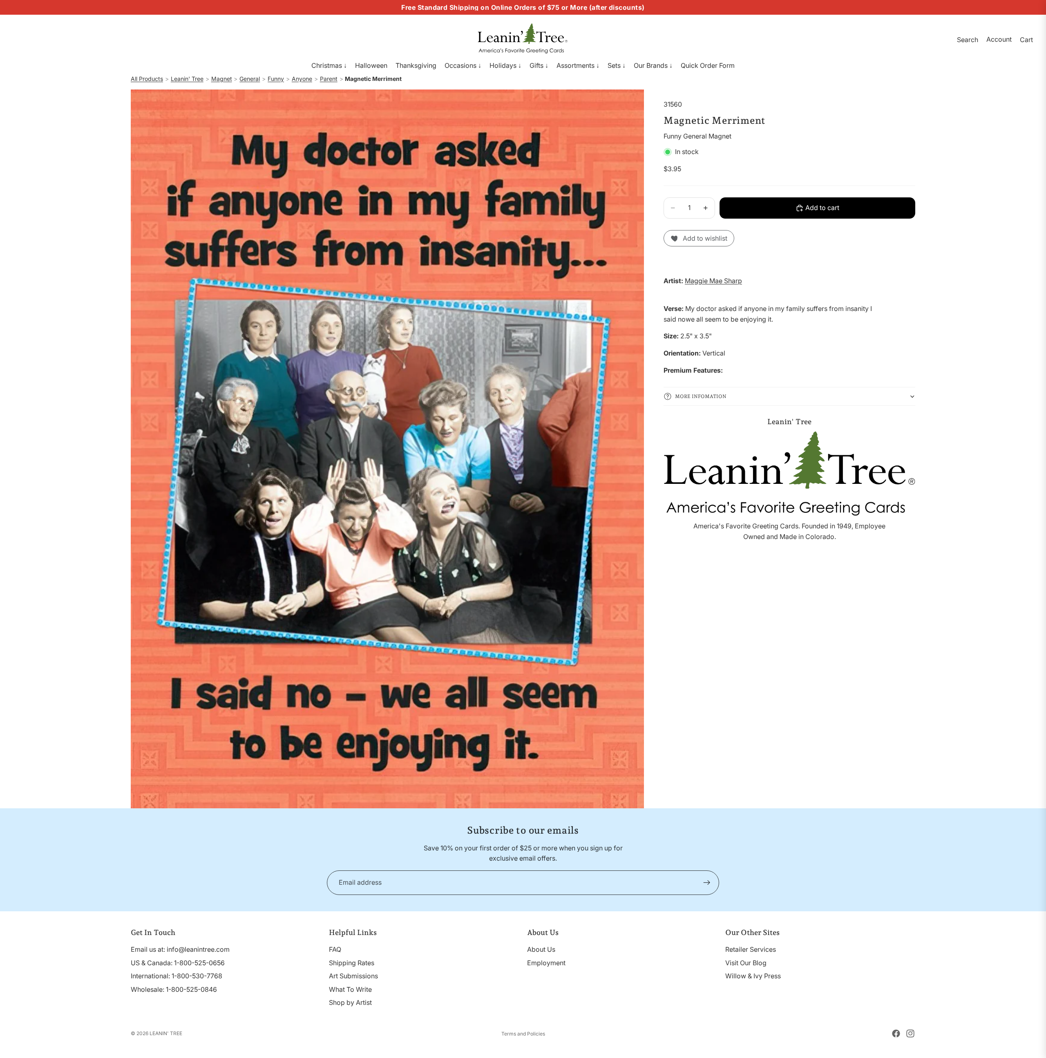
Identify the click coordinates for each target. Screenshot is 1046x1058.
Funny (276, 78)
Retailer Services (750, 949)
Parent (328, 78)
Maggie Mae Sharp (713, 281)
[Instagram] (910, 1033)
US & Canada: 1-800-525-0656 (178, 963)
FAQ (335, 949)
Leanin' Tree (187, 78)
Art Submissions (353, 976)
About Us (541, 949)
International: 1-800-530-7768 (176, 976)
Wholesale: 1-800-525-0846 (174, 989)
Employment (546, 963)
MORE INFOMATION (700, 396)
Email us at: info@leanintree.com (180, 949)
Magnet (221, 78)
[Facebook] (896, 1033)
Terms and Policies (523, 1034)
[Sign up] (706, 882)
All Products (147, 78)
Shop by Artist (350, 1002)
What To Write (350, 989)
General (249, 78)
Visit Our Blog (746, 963)
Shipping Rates (351, 963)
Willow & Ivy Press (753, 976)
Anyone (302, 78)
